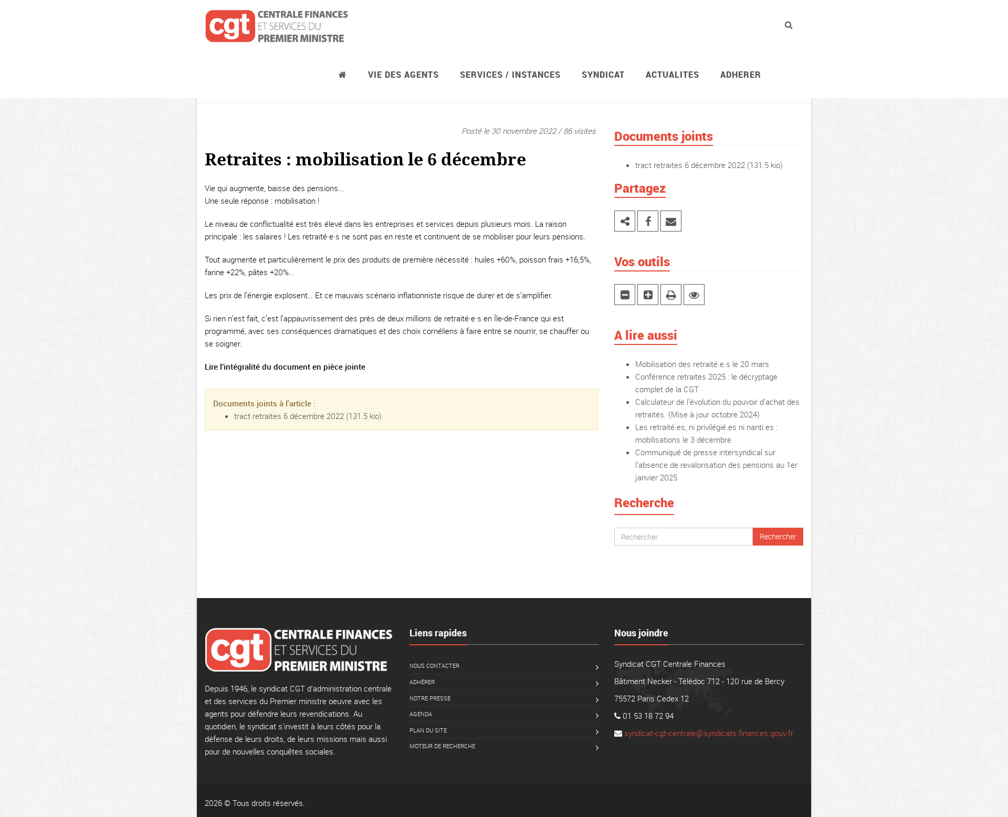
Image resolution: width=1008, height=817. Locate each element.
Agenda (421, 714)
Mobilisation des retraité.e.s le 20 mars (702, 364)
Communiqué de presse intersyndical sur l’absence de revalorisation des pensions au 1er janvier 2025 (716, 465)
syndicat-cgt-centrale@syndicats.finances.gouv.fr (708, 733)
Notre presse (430, 698)
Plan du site (428, 730)
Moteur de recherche (442, 746)
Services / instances (510, 74)
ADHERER (740, 74)
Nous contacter (434, 665)
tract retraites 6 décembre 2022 (289, 416)
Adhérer (422, 682)
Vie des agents (403, 74)
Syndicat (603, 74)
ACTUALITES (672, 74)
